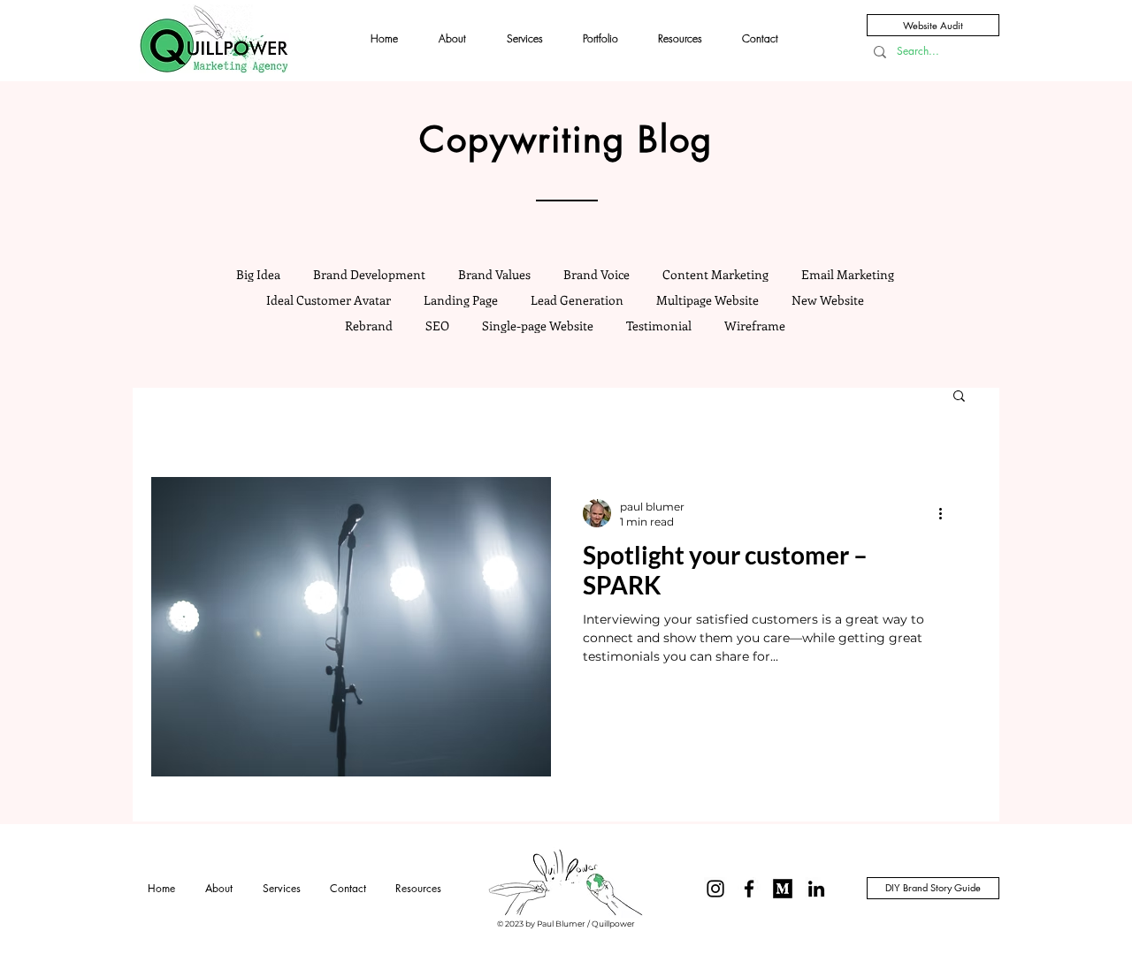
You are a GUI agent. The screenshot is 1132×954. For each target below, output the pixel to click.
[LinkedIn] (816, 888)
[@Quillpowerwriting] (715, 888)
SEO (437, 325)
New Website (828, 299)
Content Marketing (715, 274)
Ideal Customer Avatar (328, 299)
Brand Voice (596, 274)
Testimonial (659, 325)
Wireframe (754, 325)
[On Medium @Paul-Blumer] (782, 888)
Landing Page (461, 299)
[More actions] (946, 513)
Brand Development (369, 274)
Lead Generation (577, 299)
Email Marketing (847, 274)
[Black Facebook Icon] (749, 888)
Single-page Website (537, 325)
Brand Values (494, 274)
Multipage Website (707, 299)
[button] (959, 397)
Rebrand (369, 325)
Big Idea (258, 274)
